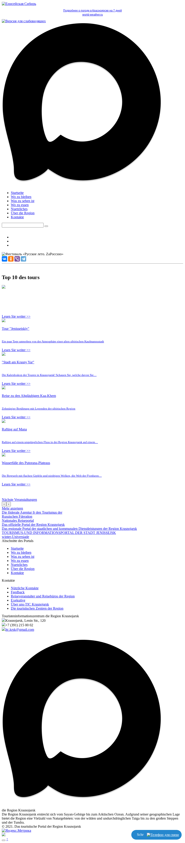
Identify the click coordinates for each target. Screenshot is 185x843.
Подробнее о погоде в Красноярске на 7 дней (92, 10)
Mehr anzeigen (12, 508)
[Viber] (17, 259)
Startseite (17, 193)
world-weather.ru (92, 14)
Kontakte (17, 217)
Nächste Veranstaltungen (19, 499)
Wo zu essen (20, 205)
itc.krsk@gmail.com (19, 629)
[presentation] (4, 504)
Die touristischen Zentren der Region (37, 608)
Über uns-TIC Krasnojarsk (30, 604)
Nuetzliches (19, 209)
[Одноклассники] (11, 259)
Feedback (18, 592)
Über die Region (23, 213)
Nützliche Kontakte (25, 588)
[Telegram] (23, 259)
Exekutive (18, 600)
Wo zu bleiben (21, 197)
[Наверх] (3, 840)
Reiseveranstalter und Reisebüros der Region (43, 596)
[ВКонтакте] (4, 259)
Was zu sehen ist (22, 201)
